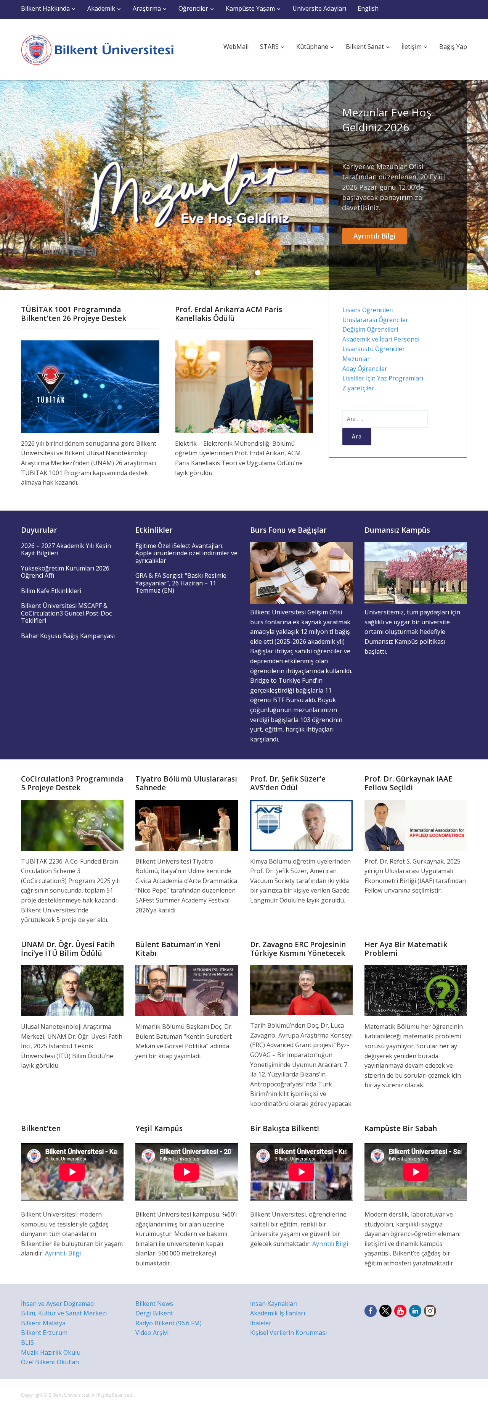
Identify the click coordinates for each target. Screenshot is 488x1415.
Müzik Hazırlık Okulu (50, 1352)
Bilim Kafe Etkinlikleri (51, 591)
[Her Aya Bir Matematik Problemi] (415, 990)
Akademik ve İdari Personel (380, 339)
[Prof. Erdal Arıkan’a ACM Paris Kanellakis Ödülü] (244, 386)
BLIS (27, 1342)
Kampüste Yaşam (250, 8)
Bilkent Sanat (365, 46)
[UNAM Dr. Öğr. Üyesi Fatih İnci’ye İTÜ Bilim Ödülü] (72, 990)
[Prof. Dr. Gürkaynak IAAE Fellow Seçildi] (415, 824)
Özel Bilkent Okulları (50, 1362)
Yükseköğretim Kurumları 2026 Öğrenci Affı (65, 572)
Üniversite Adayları (319, 8)
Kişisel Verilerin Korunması (288, 1332)
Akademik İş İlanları (277, 1313)
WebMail (236, 46)
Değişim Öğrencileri (370, 329)
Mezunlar (356, 359)
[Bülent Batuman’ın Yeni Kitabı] (186, 990)
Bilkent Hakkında (45, 8)
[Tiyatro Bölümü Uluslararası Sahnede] (186, 824)
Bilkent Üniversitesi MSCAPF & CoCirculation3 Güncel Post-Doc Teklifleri (66, 613)
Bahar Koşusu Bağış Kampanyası (68, 636)
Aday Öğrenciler (364, 368)
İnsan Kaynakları (273, 1303)
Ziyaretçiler (358, 388)
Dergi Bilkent (154, 1313)
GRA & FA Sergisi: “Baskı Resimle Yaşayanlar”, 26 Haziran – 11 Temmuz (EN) (180, 583)
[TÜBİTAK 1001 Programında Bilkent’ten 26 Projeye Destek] (90, 386)
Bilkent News (154, 1303)
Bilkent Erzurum (44, 1332)
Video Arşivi (152, 1332)
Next (476, 185)
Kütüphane (312, 46)
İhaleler (260, 1323)
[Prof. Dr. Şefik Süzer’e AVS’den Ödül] (301, 824)
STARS (269, 46)
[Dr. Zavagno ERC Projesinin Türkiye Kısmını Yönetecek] (301, 989)
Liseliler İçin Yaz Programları (382, 378)
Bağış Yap (453, 46)
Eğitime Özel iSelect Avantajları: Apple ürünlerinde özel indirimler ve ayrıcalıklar (186, 553)
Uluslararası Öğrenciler (375, 320)
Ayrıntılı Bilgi (374, 235)
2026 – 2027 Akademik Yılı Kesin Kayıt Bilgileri (66, 550)
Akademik (101, 8)
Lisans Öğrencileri (367, 310)
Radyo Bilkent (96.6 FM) (168, 1323)
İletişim (411, 46)
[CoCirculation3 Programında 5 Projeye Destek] (72, 824)
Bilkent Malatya (43, 1323)
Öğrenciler (193, 8)
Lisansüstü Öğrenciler (373, 349)
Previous (11, 185)
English (368, 8)
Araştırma (147, 8)
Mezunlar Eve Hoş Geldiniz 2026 (386, 119)
